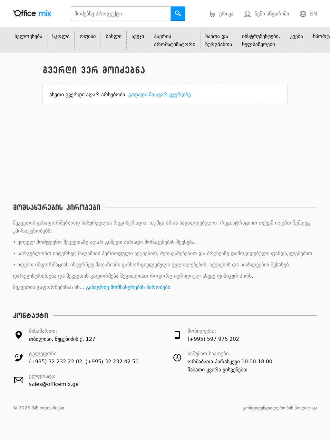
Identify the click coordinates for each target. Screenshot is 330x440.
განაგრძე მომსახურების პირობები (128, 287)
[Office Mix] (32, 13)
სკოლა (61, 36)
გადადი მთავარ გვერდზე (159, 94)
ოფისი (88, 36)
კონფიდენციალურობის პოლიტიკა (280, 407)
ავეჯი (137, 36)
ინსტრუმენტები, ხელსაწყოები (261, 40)
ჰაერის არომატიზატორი (174, 40)
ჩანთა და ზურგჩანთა (218, 40)
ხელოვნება (28, 36)
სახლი (113, 36)
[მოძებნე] (178, 13)
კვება (296, 36)
